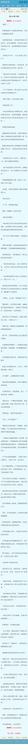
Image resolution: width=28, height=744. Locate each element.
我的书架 (10, 741)
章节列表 (10, 11)
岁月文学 (5, 2)
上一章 (3, 11)
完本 (13, 5)
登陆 (21, 2)
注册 (25, 2)
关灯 (26, 8)
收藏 (8, 5)
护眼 (22, 8)
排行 (3, 5)
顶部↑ (24, 741)
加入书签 (24, 11)
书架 (25, 5)
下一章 (17, 11)
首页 (3, 741)
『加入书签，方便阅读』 (14, 733)
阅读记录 (19, 5)
